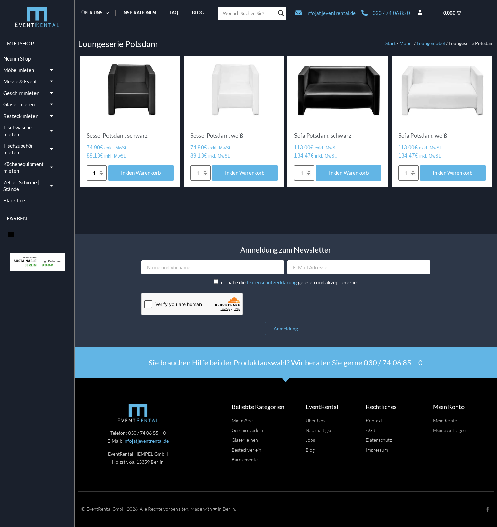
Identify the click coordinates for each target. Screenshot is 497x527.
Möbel (406, 43)
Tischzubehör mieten (18, 149)
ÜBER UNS (91, 12)
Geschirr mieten (21, 93)
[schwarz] (11, 234)
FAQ (174, 12)
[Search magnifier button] (281, 13)
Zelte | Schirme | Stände (21, 185)
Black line (14, 200)
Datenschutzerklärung (272, 282)
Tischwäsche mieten (17, 130)
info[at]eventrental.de (146, 441)
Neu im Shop (17, 58)
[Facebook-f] (487, 509)
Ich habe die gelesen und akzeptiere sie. (288, 282)
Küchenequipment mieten (23, 167)
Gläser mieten (19, 104)
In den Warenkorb (141, 173)
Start (390, 43)
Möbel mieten (18, 70)
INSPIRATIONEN (139, 12)
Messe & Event (20, 81)
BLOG (198, 12)
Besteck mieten (20, 116)
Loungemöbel (431, 43)
